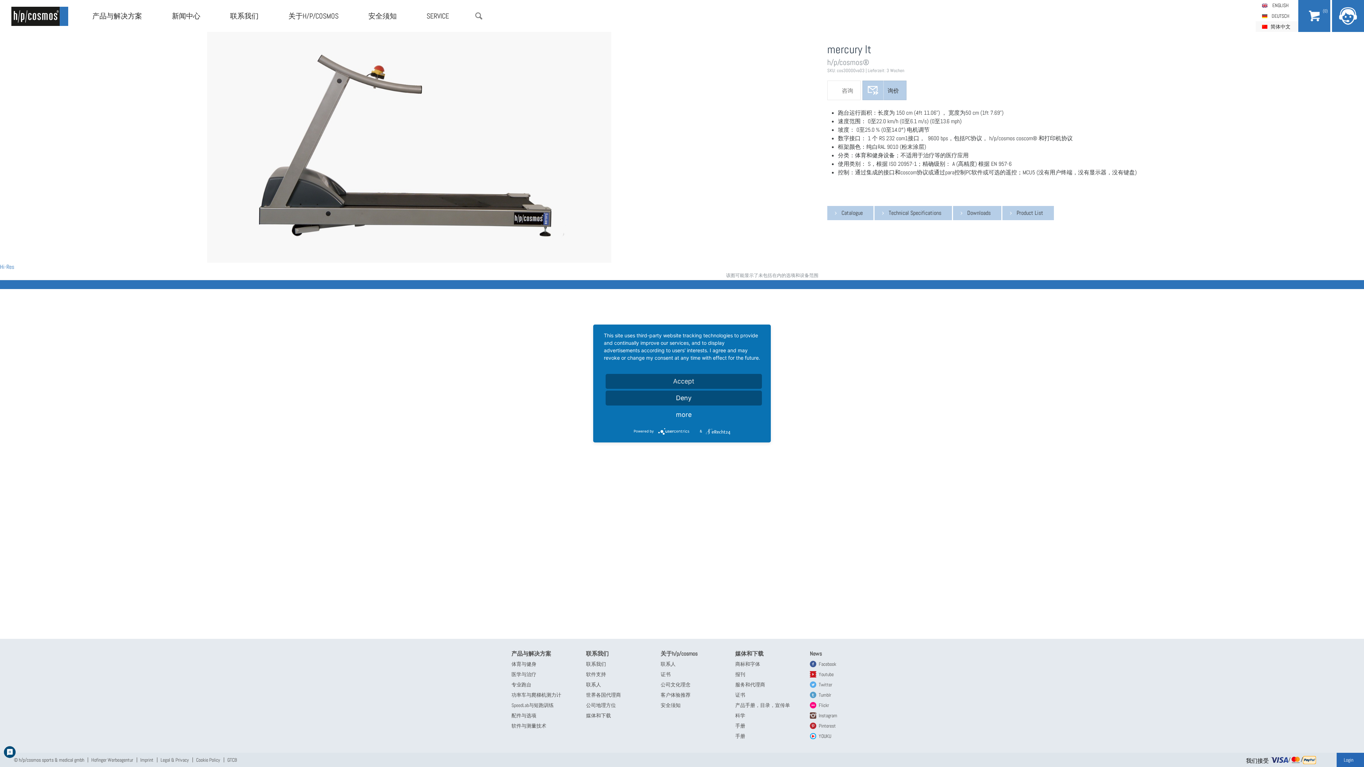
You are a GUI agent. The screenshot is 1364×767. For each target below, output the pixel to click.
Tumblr (825, 695)
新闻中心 (186, 16)
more (684, 414)
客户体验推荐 (676, 695)
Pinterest (827, 726)
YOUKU (825, 736)
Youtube (826, 674)
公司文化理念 (676, 684)
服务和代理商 (750, 684)
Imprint (146, 760)
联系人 (593, 684)
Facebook (827, 664)
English (1280, 5)
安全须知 (382, 16)
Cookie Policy (208, 760)
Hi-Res (7, 267)
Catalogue (852, 213)
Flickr (824, 705)
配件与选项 (524, 715)
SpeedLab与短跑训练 (533, 705)
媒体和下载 (598, 715)
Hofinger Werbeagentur (112, 760)
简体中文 (1280, 26)
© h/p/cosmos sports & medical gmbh (49, 760)
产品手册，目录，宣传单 (762, 705)
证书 (666, 674)
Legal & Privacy (175, 760)
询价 (893, 90)
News (816, 653)
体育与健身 (524, 664)
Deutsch (1280, 16)
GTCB (232, 760)
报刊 (740, 674)
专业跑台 (521, 684)
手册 (740, 726)
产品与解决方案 (117, 16)
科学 (740, 715)
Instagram (828, 715)
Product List (1030, 213)
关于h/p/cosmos (313, 16)
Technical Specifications (915, 213)
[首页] (39, 16)
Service (438, 16)
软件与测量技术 (529, 726)
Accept (683, 381)
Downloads (979, 213)
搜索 (479, 16)
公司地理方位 (601, 705)
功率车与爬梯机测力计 (536, 695)
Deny (684, 398)
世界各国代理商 (603, 695)
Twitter (825, 684)
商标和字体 (747, 664)
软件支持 (596, 674)
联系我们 (244, 16)
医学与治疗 (524, 674)
